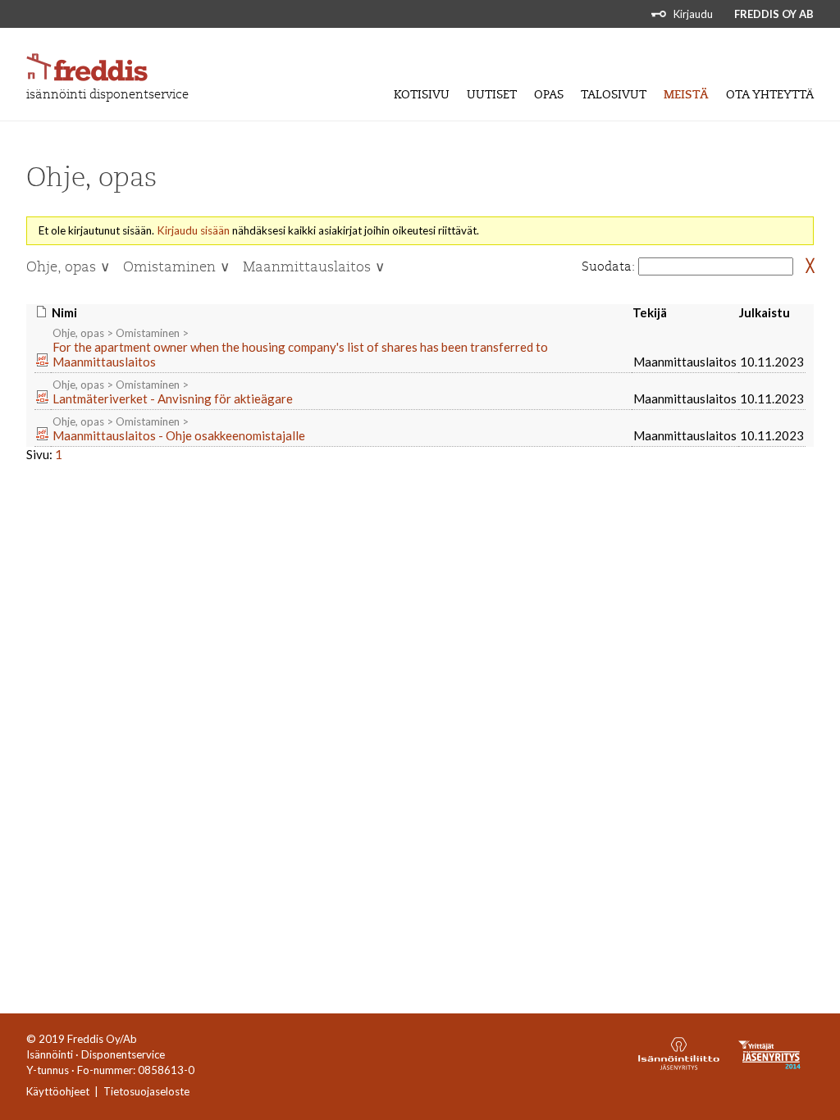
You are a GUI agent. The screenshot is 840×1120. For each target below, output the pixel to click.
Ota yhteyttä (770, 95)
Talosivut (613, 95)
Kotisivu (422, 95)
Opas (549, 95)
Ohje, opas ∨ (68, 267)
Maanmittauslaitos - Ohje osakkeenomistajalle (178, 435)
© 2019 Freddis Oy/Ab (81, 1038)
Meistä (686, 95)
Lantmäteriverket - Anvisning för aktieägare (172, 398)
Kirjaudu (693, 13)
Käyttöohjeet (57, 1091)
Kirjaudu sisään (193, 230)
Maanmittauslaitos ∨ (314, 267)
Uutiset (492, 95)
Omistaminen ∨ (176, 267)
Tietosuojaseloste (146, 1091)
